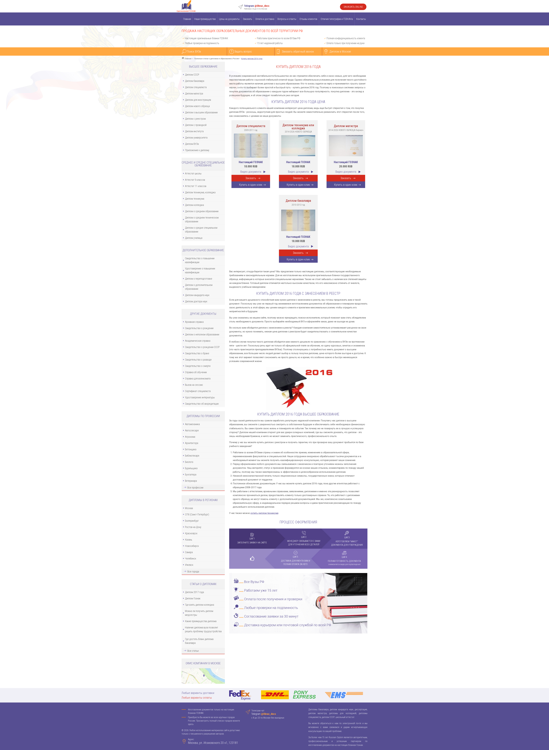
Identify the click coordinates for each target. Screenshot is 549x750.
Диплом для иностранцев (198, 99)
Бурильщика (191, 468)
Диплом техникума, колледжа (200, 192)
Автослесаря (192, 430)
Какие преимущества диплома (200, 621)
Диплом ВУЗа (192, 143)
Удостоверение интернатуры (200, 397)
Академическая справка (197, 340)
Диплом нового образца (197, 106)
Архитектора (191, 443)
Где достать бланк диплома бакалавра (199, 641)
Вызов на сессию (194, 384)
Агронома (190, 436)
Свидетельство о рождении (199, 328)
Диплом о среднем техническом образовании (202, 219)
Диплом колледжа (194, 204)
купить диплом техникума (264, 513)
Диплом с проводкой (195, 124)
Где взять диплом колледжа (199, 604)
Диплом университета (196, 137)
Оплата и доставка (264, 18)
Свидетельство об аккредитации (202, 403)
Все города (193, 571)
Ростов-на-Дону (193, 527)
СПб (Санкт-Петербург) (197, 514)
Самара (189, 552)
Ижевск (189, 564)
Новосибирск (192, 545)
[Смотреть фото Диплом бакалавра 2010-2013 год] (298, 220)
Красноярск (191, 533)
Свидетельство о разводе (198, 359)
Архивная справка (194, 321)
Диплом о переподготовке (198, 278)
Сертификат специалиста (198, 391)
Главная (187, 18)
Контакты (361, 18)
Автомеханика (192, 424)
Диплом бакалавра (194, 80)
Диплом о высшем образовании (201, 112)
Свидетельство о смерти (197, 365)
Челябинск (190, 558)
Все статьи (193, 650)
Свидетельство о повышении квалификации (199, 260)
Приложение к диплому (197, 150)
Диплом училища (193, 237)
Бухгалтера (190, 474)
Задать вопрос (243, 51)
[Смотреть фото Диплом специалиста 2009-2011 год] (251, 145)
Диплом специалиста (196, 87)
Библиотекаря (192, 455)
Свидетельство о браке (197, 353)
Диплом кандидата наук (197, 295)
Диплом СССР (192, 74)
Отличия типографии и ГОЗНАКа (337, 18)
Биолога (189, 461)
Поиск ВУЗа (194, 51)
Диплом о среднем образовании (201, 211)
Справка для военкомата (197, 378)
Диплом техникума (194, 198)
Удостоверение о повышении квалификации (200, 270)
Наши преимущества (205, 18)
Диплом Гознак (192, 598)
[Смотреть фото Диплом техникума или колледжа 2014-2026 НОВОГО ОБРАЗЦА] (298, 145)
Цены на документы (229, 18)
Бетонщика (190, 449)
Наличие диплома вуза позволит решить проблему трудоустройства (203, 629)
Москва (189, 508)
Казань (188, 539)
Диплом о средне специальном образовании (201, 229)
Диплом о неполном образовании (202, 334)
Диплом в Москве (340, 51)
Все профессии (195, 487)
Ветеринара (191, 480)
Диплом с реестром (195, 118)
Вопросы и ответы (287, 18)
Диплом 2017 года (194, 592)
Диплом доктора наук (196, 301)
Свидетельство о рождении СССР (202, 347)
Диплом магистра (194, 93)
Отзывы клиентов (308, 18)
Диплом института (194, 131)
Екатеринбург (192, 520)
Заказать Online (353, 6)
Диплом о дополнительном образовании (198, 286)
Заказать (247, 18)
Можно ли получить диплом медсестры (199, 613)
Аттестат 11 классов (195, 186)
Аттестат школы (193, 173)
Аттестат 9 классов (195, 179)
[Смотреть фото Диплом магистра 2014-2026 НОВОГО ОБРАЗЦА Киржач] (346, 145)
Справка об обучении (196, 372)
